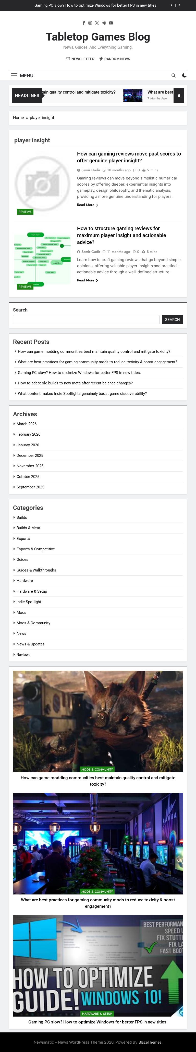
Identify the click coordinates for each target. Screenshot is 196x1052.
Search (20, 310)
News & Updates (31, 644)
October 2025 (28, 476)
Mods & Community (33, 623)
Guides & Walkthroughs (36, 570)
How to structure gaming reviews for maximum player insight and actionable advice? (121, 235)
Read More (85, 204)
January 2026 (28, 445)
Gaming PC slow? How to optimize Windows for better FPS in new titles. (95, 6)
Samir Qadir (90, 170)
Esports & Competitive (36, 549)
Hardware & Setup (32, 591)
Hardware (25, 580)
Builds (22, 517)
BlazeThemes (150, 1042)
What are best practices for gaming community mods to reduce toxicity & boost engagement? (97, 362)
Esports (23, 538)
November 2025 (30, 466)
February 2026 (28, 434)
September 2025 (30, 487)
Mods (21, 612)
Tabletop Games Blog (98, 36)
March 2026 (26, 424)
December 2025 (30, 455)
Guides (22, 559)
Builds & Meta (28, 528)
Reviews (25, 212)
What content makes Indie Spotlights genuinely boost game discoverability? (82, 393)
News (21, 633)
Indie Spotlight (29, 602)
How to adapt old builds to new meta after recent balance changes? (75, 383)
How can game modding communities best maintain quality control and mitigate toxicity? (94, 351)
